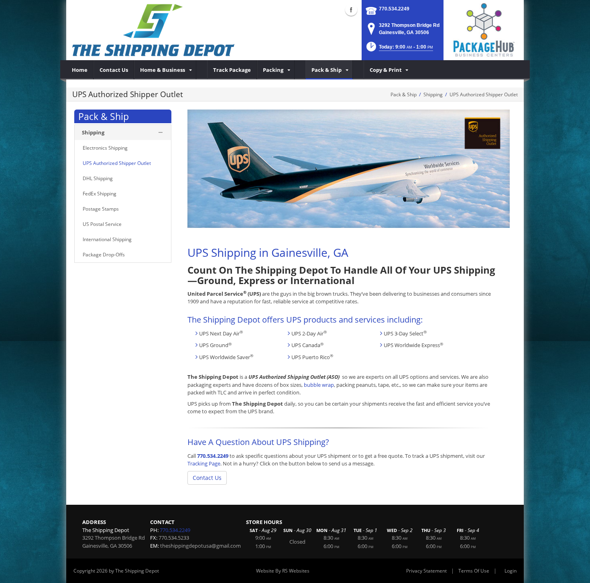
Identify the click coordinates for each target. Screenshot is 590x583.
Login (511, 570)
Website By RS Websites (282, 570)
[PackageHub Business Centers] (484, 29)
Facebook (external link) (351, 10)
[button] (399, 49)
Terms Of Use (473, 570)
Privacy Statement (426, 570)
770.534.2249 (394, 9)
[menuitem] (80, 69)
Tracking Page (203, 463)
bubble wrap (319, 384)
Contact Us (207, 477)
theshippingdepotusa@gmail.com (200, 545)
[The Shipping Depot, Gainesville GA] (153, 30)
